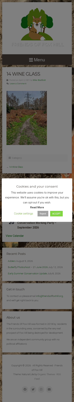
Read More (37, 207)
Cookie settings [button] (23, 213)
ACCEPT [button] (56, 213)
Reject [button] (43, 213)
